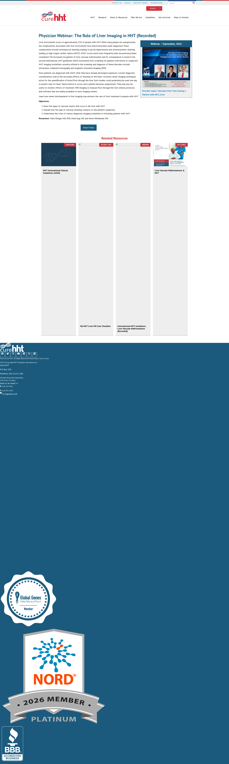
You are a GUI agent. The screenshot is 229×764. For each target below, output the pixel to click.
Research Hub (156, 3)
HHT (92, 17)
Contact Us (117, 3)
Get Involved (164, 17)
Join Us (127, 3)
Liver (162, 94)
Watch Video (88, 127)
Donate (153, 8)
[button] (2, 353)
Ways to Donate (181, 17)
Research (102, 17)
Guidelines (150, 17)
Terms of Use (44, 358)
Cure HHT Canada (140, 3)
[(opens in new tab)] (114, 481)
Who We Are (136, 17)
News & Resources (118, 17)
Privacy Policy (33, 358)
